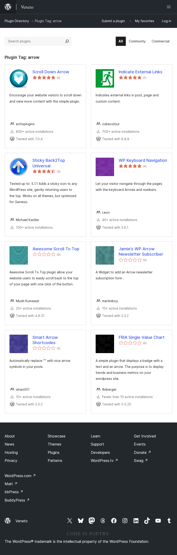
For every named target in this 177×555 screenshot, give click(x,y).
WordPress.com (20, 475)
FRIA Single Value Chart (142, 337)
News (9, 444)
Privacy (11, 460)
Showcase (56, 436)
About (10, 436)
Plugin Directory (17, 21)
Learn (95, 436)
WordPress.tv (104, 460)
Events (140, 444)
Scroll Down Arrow (50, 71)
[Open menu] (169, 7)
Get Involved (145, 436)
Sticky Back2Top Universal (48, 163)
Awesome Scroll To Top (55, 248)
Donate (142, 452)
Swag (141, 460)
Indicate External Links (140, 71)
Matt (11, 483)
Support (97, 444)
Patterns (55, 460)
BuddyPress (17, 500)
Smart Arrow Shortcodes (45, 340)
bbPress (14, 492)
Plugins (53, 452)
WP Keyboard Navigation (143, 160)
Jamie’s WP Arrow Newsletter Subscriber (141, 251)
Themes (54, 444)
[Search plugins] (67, 41)
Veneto (21, 521)
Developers (100, 452)
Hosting (11, 452)
